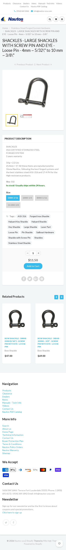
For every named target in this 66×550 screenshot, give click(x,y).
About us (6, 428)
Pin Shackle (27, 232)
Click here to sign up (12, 512)
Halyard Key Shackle (18, 221)
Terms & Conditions (11, 444)
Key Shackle (14, 227)
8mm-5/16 (42, 198)
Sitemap (6, 453)
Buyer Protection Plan (12, 441)
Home (5, 28)
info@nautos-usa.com (43, 11)
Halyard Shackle (39, 221)
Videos (59, 3)
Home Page (7, 432)
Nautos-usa (20, 541)
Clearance (17, 3)
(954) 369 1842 (22, 11)
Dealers (26, 3)
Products (7, 3)
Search (5, 425)
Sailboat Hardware (45, 232)
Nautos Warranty (10, 450)
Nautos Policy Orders (12, 447)
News (34, 3)
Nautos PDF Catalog (39, 6)
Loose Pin (13, 232)
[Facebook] (13, 522)
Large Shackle (30, 227)
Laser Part (46, 227)
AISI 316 (22, 216)
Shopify (30, 541)
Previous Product (24, 64)
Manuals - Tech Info (46, 3)
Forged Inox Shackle (39, 216)
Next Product (43, 64)
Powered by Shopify (33, 544)
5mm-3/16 (13, 198)
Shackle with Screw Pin (19, 237)
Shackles (38, 237)
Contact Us (24, 6)
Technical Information (12, 435)
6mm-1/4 (27, 198)
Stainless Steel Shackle (19, 243)
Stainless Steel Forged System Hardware (30, 28)
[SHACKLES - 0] (33, 92)
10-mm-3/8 (13, 205)
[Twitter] (6, 522)
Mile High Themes (51, 541)
